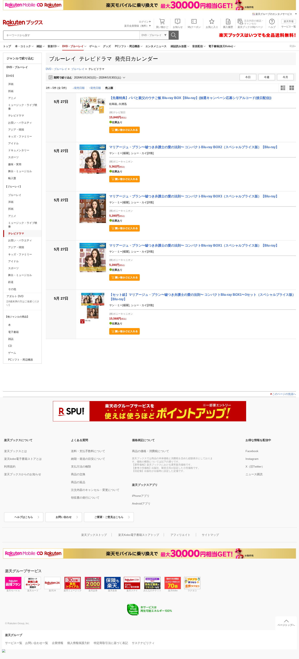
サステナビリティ (143, 643)
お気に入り (212, 27)
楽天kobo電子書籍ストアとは (23, 458)
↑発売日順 (95, 87)
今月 (285, 77)
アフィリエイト (180, 534)
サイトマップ (210, 534)
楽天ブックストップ (94, 534)
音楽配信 (197, 46)
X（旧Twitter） (255, 466)
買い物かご (162, 27)
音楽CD (52, 46)
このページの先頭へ (284, 394)
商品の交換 (78, 474)
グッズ (107, 46)
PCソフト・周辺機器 (127, 46)
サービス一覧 (288, 26)
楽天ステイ (132, 590)
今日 (248, 77)
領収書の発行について (85, 497)
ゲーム (93, 46)
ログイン (144, 21)
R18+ (293, 46)
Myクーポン (194, 27)
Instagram (252, 458)
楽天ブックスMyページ (250, 27)
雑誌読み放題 (179, 46)
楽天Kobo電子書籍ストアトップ (138, 534)
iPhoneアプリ (141, 495)
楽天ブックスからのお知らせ (22, 474)
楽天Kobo (173, 590)
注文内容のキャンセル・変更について (95, 490)
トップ (7, 46)
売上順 (109, 87)
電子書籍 (13, 332)
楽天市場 (289, 21)
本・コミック (23, 46)
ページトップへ (286, 625)
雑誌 (39, 46)
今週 (266, 77)
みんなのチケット (152, 590)
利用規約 (9, 466)
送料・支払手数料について (88, 451)
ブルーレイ (77, 69)
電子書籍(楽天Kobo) (220, 46)
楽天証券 (92, 590)
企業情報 (57, 643)
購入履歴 (228, 27)
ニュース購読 (254, 474)
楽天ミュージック (73, 590)
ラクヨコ (192, 590)
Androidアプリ (141, 503)
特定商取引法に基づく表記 (111, 643)
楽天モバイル (13, 590)
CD (10, 345)
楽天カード (32, 590)
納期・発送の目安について (88, 458)
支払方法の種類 (81, 466)
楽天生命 (112, 590)
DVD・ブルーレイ (73, 46)
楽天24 (52, 590)
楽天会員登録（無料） (136, 26)
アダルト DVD (15, 296)
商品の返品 (78, 482)
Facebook (252, 451)
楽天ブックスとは (15, 451)
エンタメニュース (156, 46)
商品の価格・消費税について (150, 451)
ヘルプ (272, 27)
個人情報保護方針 (78, 643)
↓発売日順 (79, 87)
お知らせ (178, 27)
